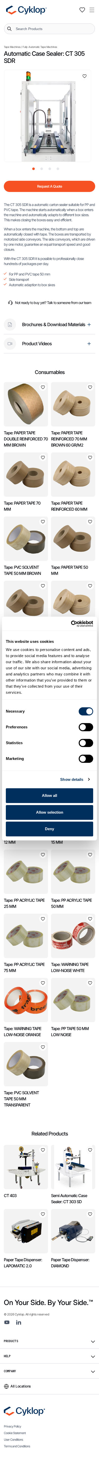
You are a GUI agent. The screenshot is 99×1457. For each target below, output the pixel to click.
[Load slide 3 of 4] (50, 169)
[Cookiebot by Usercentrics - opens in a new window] (71, 623)
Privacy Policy (12, 1426)
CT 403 (10, 1195)
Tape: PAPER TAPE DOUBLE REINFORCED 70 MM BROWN (26, 439)
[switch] (86, 727)
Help (7, 1356)
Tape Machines (12, 46)
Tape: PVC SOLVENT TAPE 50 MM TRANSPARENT (21, 1098)
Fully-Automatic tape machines (40, 46)
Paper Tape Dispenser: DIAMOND (70, 1262)
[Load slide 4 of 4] (58, 169)
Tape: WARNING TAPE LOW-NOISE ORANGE (22, 1031)
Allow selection (49, 812)
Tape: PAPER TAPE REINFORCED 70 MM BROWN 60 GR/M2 (69, 439)
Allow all (49, 795)
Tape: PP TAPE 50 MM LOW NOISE (70, 1031)
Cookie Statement (15, 1433)
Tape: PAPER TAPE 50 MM (69, 570)
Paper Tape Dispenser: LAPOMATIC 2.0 (23, 1262)
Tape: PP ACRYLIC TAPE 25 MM (24, 903)
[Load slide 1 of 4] (33, 169)
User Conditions (13, 1439)
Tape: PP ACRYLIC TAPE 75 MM (24, 967)
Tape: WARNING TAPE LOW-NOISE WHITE (70, 967)
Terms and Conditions (17, 1446)
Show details (71, 779)
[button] (92, 10)
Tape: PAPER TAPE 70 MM (22, 506)
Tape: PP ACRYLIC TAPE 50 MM (71, 903)
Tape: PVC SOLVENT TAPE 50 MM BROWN (22, 570)
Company (10, 1371)
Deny (49, 829)
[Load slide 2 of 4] (42, 169)
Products (11, 1341)
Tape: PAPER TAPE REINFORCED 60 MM (69, 506)
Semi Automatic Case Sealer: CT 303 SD (69, 1198)
